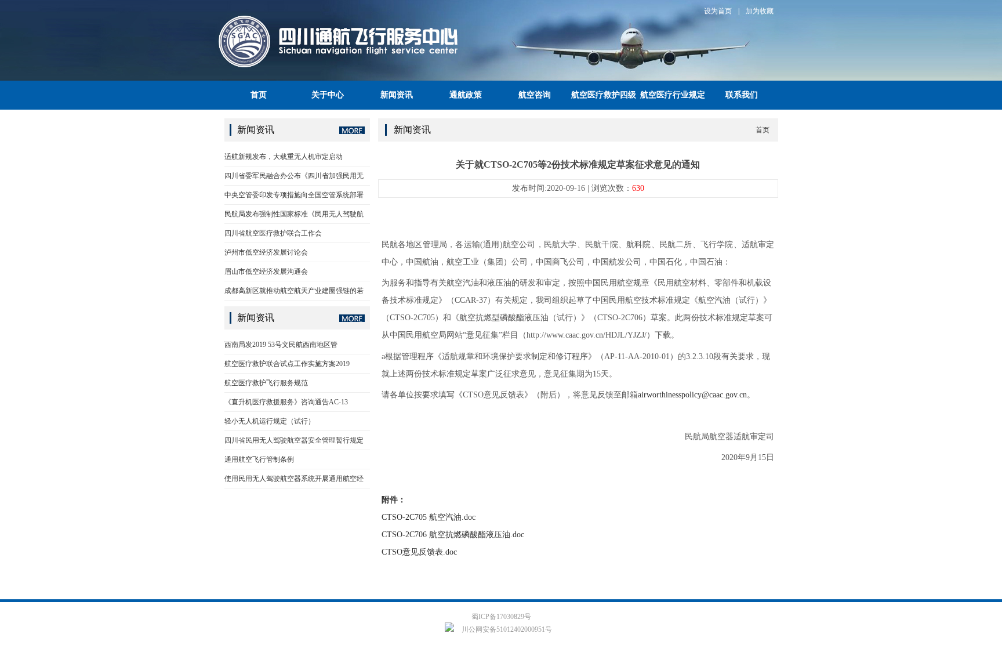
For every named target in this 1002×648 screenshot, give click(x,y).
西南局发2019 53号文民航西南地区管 (280, 345)
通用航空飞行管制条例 (259, 459)
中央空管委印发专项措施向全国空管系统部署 (294, 195)
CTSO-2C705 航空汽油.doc (428, 517)
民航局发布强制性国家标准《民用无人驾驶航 (294, 214)
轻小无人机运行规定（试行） (269, 421)
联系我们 (741, 94)
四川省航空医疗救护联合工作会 (273, 233)
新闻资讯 (396, 94)
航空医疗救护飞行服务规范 (266, 383)
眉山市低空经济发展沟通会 (266, 271)
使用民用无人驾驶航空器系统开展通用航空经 (294, 479)
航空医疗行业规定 (672, 94)
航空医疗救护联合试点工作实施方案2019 (287, 364)
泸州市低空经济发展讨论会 (266, 252)
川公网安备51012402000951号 (506, 629)
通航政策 (465, 94)
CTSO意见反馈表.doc (419, 552)
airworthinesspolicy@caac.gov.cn (692, 394)
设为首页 (718, 11)
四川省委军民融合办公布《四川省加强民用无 (294, 176)
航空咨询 (534, 94)
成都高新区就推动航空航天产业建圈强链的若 (294, 291)
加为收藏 (760, 11)
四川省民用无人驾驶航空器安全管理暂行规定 (294, 440)
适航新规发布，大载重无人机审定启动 (283, 157)
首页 (259, 94)
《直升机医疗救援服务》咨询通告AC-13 (286, 402)
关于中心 (327, 94)
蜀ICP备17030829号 (501, 617)
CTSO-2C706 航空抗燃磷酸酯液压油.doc (453, 534)
